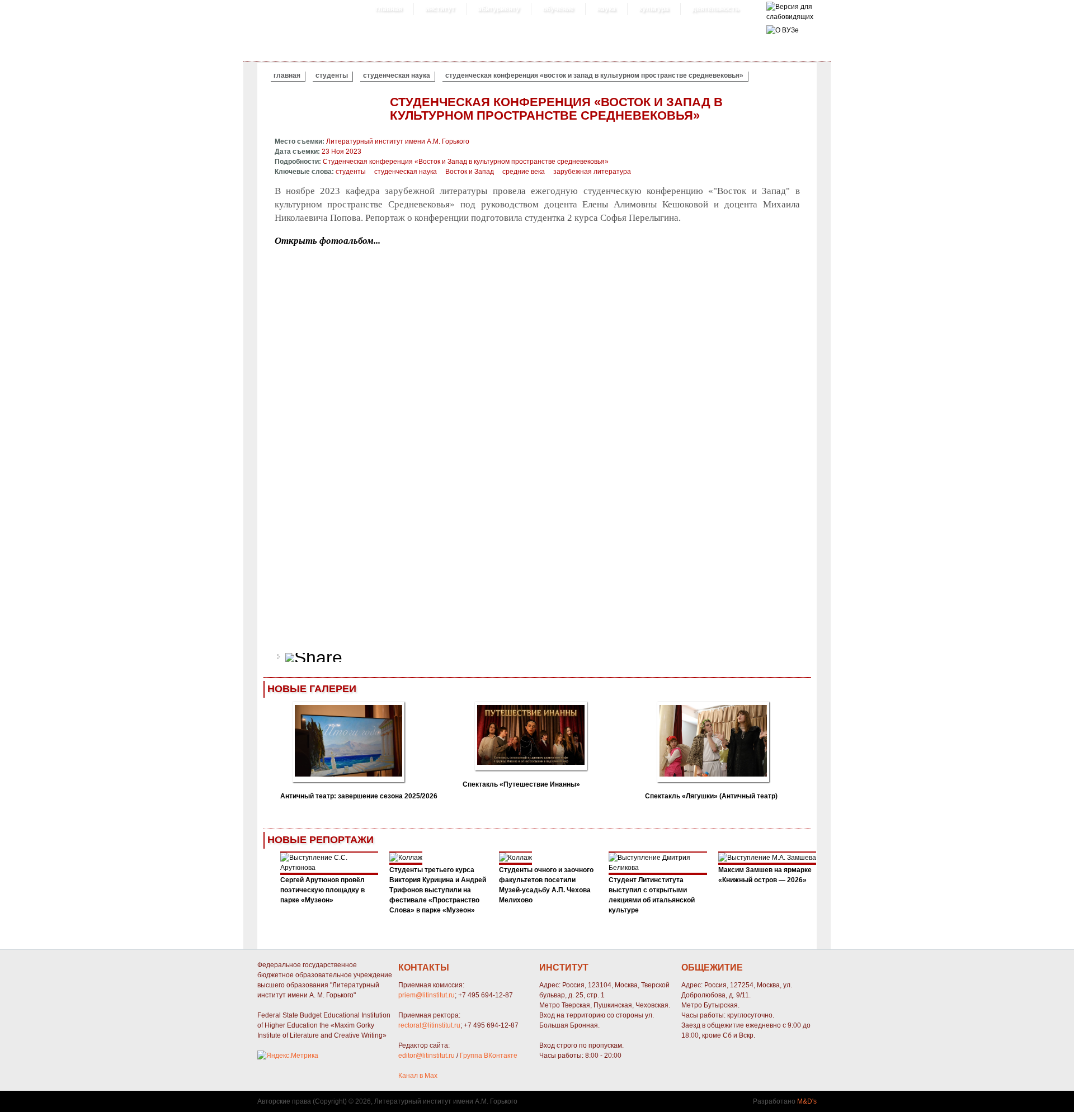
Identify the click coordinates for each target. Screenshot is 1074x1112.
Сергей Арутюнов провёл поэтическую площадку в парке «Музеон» (322, 890)
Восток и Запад (469, 172)
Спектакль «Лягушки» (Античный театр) (711, 796)
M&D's (807, 1101)
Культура (654, 9)
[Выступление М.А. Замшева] (767, 858)
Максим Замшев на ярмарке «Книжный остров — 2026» (765, 875)
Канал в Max (417, 1076)
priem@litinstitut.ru (426, 995)
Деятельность (715, 9)
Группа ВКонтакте (488, 1055)
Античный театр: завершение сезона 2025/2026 (358, 796)
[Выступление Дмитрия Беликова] (658, 868)
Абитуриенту (499, 9)
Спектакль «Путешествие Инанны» (521, 784)
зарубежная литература (592, 172)
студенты (331, 75)
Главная (388, 9)
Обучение (558, 9)
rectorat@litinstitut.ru (429, 1025)
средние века (523, 172)
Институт (440, 9)
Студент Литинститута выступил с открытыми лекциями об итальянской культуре (652, 895)
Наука (606, 9)
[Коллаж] (405, 858)
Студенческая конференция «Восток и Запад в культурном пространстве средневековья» (594, 75)
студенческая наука (396, 75)
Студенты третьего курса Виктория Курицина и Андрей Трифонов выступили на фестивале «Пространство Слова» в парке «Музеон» (437, 890)
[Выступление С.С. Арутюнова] (329, 868)
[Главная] (789, 17)
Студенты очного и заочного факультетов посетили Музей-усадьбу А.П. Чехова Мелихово (546, 885)
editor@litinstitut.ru (426, 1055)
